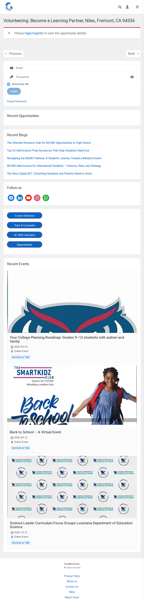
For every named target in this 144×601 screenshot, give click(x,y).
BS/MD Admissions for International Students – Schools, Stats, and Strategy (54, 165)
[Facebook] (11, 197)
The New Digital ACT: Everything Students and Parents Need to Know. (49, 173)
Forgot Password (17, 101)
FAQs (72, 592)
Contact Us (72, 586)
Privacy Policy (72, 576)
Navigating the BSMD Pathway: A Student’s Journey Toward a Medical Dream (54, 158)
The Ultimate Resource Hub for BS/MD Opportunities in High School (49, 142)
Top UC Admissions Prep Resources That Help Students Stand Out (48, 150)
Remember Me (20, 84)
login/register (34, 33)
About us (72, 581)
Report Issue (72, 597)
